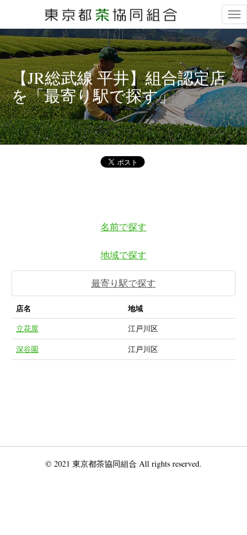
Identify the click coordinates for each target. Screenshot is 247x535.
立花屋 (27, 328)
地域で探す (123, 255)
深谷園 (27, 349)
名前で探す (123, 226)
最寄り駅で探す (123, 283)
